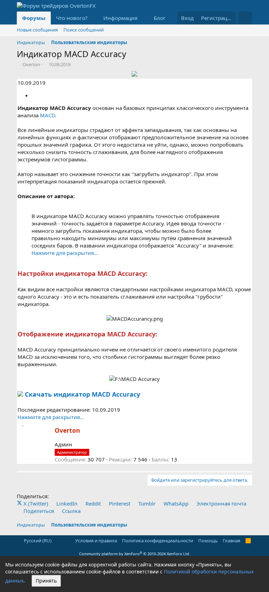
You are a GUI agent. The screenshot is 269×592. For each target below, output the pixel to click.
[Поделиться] (34, 95)
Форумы (34, 17)
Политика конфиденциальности (157, 540)
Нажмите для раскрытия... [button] (65, 252)
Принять (46, 580)
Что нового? (72, 17)
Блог (160, 17)
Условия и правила (96, 540)
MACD (47, 115)
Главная (231, 540)
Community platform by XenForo (134, 553)
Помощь (208, 540)
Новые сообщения (37, 30)
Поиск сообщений (83, 30)
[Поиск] (245, 18)
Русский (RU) (37, 540)
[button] (93, 18)
